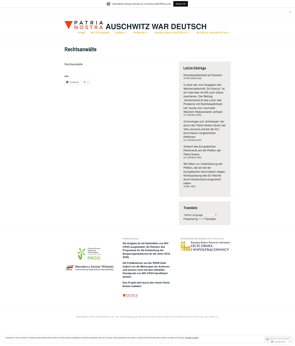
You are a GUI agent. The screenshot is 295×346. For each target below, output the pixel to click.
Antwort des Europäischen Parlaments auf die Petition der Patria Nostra (202, 150)
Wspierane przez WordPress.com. (95, 316)
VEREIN (119, 32)
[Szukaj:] (290, 12)
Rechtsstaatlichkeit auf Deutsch (202, 75)
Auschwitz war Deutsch (156, 26)
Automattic (211, 316)
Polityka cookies (192, 337)
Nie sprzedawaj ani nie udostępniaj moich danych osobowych (151, 316)
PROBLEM (139, 32)
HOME (81, 32)
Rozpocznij (180, 4)
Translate (210, 219)
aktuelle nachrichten (212, 32)
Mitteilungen (100, 32)
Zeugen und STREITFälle (170, 32)
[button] (130, 296)
